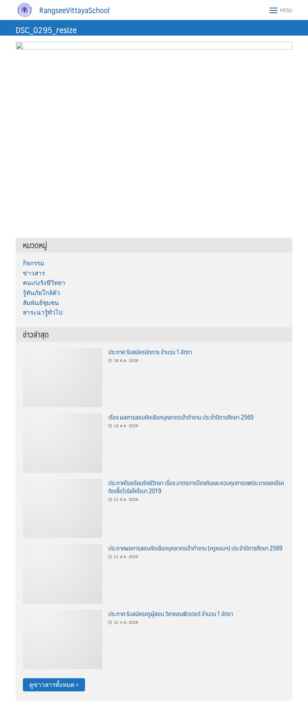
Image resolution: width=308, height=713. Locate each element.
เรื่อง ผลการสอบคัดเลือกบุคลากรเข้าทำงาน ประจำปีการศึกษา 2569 (180, 417)
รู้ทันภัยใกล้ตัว (41, 292)
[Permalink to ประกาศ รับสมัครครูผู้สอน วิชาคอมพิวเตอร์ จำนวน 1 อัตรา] (62, 638)
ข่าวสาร (34, 273)
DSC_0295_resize (46, 29)
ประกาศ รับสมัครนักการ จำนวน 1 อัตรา (150, 351)
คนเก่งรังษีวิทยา (44, 282)
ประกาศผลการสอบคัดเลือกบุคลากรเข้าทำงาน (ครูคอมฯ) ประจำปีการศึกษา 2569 (195, 547)
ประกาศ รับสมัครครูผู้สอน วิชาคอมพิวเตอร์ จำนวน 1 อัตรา (170, 613)
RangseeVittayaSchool (74, 10)
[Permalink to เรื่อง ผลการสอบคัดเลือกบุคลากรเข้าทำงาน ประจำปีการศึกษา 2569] (62, 442)
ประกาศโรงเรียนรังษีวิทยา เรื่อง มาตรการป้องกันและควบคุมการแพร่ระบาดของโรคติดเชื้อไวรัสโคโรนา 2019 (196, 486)
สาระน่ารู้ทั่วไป (43, 312)
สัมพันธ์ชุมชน (41, 302)
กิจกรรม (33, 263)
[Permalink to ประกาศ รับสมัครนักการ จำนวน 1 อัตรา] (62, 377)
